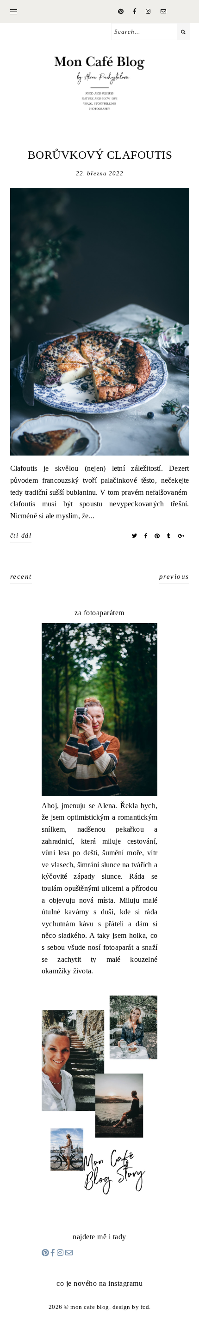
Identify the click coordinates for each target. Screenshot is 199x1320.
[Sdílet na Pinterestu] (157, 536)
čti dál (21, 535)
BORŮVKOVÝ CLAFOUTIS (100, 155)
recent (21, 576)
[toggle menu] (13, 11)
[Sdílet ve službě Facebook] (146, 536)
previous (174, 576)
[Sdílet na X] (134, 536)
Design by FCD (130, 1306)
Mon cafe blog (89, 1306)
